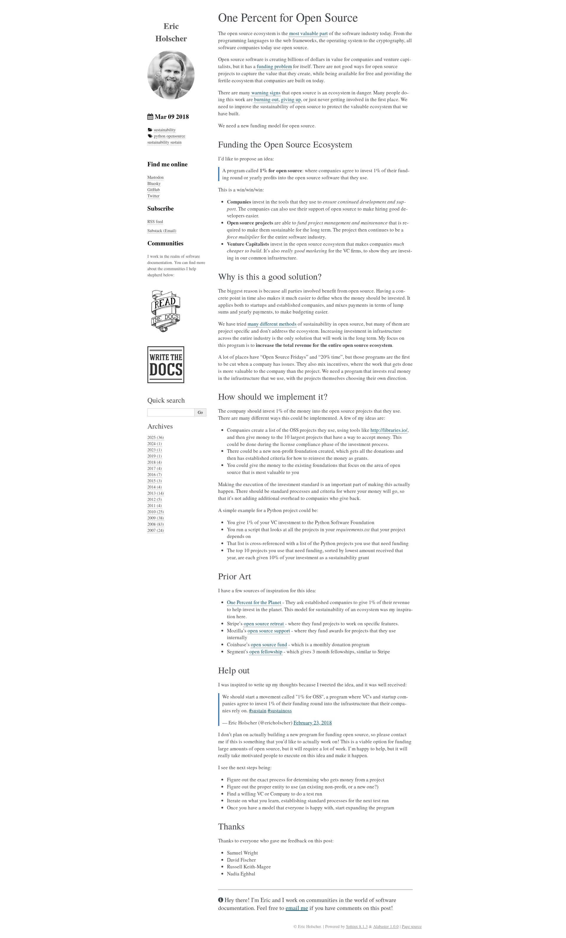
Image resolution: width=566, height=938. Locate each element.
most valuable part (308, 33)
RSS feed (155, 221)
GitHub (153, 189)
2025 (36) (155, 437)
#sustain (257, 710)
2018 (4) (154, 462)
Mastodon (155, 177)
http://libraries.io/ (389, 430)
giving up (291, 99)
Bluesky (154, 183)
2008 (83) (155, 524)
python (159, 136)
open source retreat (264, 623)
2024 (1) (154, 443)
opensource (176, 136)
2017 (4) (154, 468)
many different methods (272, 323)
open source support (269, 630)
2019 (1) (154, 456)
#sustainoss (280, 710)
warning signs (266, 92)
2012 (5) (154, 499)
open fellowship (265, 651)
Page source (412, 926)
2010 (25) (155, 511)
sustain (176, 142)
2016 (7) (154, 474)
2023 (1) (154, 449)
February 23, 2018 (313, 722)
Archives (160, 426)
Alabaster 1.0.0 (386, 926)
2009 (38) (155, 518)
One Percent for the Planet (254, 602)
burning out (266, 99)
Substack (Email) (161, 230)
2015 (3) (154, 480)
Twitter (153, 196)
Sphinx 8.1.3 (357, 926)
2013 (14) (155, 493)
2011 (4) (154, 505)
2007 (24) (155, 530)
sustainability (165, 129)
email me (297, 908)
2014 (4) (154, 487)
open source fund (269, 644)
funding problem (274, 66)
